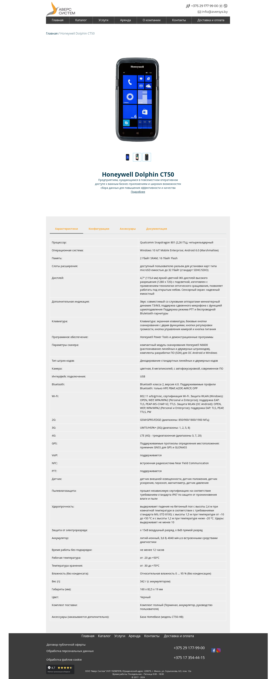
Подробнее (138, 191)
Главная (52, 33)
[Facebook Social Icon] (213, 650)
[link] (66, 228)
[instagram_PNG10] (218, 650)
